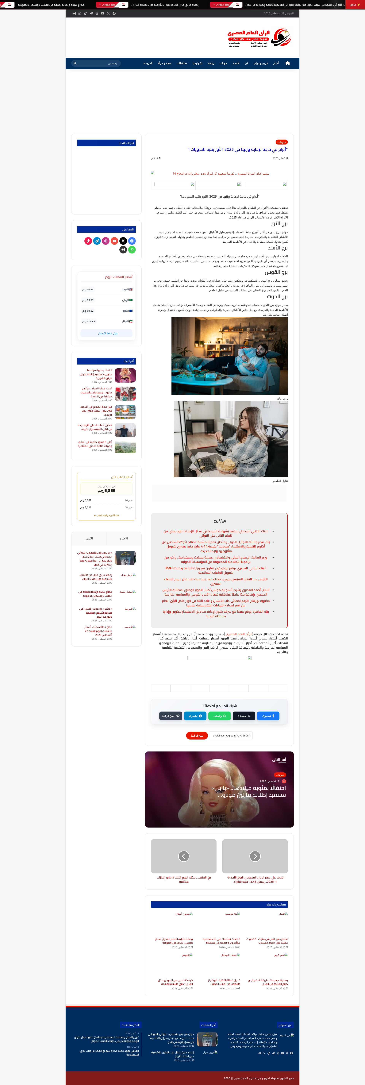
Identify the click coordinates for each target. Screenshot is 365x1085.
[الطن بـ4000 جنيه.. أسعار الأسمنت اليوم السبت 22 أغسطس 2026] (125, 632)
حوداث (223, 63)
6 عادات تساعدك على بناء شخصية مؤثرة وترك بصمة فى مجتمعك (221, 940)
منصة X (241, 715)
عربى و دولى (261, 63)
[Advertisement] (182, 101)
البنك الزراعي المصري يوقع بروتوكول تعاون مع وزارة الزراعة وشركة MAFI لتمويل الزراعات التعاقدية (216, 570)
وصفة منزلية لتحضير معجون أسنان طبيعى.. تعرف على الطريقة (174, 940)
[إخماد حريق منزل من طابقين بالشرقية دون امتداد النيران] (125, 580)
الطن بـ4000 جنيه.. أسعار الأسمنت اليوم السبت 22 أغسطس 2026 (98, 630)
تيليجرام (193, 715)
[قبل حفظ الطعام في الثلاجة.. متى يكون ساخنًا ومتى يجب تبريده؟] (125, 412)
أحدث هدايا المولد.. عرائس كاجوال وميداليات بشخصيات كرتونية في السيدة (96, 392)
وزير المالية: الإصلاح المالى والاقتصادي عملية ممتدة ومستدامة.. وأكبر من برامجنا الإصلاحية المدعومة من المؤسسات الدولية (215, 559)
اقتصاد (236, 63)
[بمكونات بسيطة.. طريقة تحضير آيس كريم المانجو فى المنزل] (267, 965)
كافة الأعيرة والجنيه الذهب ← (106, 515)
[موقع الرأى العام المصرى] (258, 37)
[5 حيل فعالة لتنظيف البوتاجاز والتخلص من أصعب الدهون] (219, 965)
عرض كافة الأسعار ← (106, 333)
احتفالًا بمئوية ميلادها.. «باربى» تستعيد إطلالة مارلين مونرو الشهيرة (248, 794)
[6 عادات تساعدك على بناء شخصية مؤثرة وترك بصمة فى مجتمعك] (219, 923)
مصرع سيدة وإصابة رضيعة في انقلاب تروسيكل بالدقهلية (50, 5)
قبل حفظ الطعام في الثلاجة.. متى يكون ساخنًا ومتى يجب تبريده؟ (96, 410)
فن (246, 63)
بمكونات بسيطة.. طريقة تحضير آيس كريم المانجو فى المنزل (268, 982)
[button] (215, 37)
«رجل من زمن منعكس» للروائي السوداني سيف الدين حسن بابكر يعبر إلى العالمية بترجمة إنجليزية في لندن (94, 558)
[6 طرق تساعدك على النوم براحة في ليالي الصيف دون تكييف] (125, 430)
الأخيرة (124, 538)
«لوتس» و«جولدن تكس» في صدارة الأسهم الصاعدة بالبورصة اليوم (95, 612)
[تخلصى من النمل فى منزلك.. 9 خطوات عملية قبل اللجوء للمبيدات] (267, 923)
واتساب (217, 715)
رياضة (211, 63)
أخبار (276, 63)
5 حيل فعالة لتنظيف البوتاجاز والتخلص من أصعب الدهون (224, 982)
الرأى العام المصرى (239, 634)
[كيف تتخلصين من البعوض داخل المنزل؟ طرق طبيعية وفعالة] (172, 965)
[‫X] (287, 1053)
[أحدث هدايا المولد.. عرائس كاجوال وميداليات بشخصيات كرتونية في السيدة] (125, 394)
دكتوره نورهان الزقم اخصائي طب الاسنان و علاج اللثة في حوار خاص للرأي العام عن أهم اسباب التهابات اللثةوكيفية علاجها (216, 603)
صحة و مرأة (164, 63)
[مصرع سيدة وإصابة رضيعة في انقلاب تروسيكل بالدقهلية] (125, 597)
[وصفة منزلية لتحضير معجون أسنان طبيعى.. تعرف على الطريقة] (172, 923)
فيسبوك (266, 715)
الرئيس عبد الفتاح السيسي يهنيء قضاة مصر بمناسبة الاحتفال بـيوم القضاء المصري (216, 581)
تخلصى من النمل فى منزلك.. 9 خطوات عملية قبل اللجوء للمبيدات (267, 940)
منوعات (282, 142)
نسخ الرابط (168, 715)
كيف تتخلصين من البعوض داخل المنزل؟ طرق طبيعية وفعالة (175, 982)
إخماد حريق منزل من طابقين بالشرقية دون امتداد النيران (164, 5)
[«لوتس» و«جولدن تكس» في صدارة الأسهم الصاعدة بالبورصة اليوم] (125, 614)
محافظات (182, 63)
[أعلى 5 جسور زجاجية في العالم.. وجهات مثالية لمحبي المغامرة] (125, 447)
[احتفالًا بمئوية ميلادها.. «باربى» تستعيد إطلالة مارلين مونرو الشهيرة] (125, 375)
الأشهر (89, 538)
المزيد (149, 63)
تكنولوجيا (197, 63)
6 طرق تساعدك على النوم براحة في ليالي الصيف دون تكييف (95, 427)
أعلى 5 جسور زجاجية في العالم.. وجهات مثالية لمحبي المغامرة (95, 443)
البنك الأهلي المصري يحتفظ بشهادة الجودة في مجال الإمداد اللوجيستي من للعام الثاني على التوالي (215, 533)
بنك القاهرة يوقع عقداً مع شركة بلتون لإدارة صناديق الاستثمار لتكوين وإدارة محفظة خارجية (216, 613)
